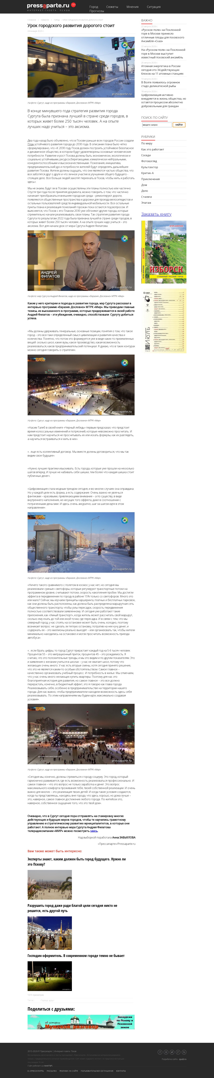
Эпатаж (146, 203)
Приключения (150, 179)
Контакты (121, 1071)
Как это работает (152, 149)
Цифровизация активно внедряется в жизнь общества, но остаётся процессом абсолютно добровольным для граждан (163, 100)
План (31, 144)
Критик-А (147, 173)
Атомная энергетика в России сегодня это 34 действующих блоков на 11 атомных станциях (162, 69)
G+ (178, 1052)
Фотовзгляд (149, 161)
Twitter (172, 1052)
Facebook (160, 1052)
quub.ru (182, 1059)
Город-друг (48, 1000)
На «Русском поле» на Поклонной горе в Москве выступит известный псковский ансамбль (163, 53)
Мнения (133, 7)
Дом (144, 185)
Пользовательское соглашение (97, 1071)
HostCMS (48, 1065)
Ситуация (154, 7)
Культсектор (149, 167)
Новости (45, 20)
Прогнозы (96, 11)
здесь (94, 831)
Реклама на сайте (69, 1071)
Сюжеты (112, 7)
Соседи (146, 155)
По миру (146, 143)
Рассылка (52, 1071)
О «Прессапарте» (36, 1071)
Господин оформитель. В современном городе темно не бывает (76, 955)
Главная (32, 20)
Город (93, 7)
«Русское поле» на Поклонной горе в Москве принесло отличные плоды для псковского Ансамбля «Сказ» (162, 35)
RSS (184, 1052)
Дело (144, 191)
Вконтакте (166, 1052)
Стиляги (146, 197)
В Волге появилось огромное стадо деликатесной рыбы (160, 84)
